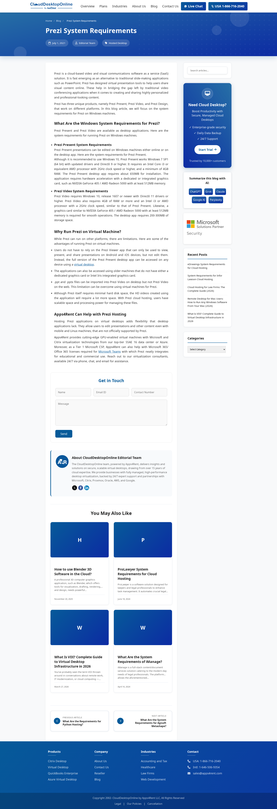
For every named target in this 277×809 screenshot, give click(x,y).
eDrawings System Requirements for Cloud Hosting (206, 266)
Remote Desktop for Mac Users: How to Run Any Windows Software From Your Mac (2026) (207, 302)
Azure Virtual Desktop (62, 779)
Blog (154, 6)
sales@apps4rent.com (207, 773)
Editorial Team (87, 43)
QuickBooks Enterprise (63, 773)
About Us (139, 6)
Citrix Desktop (57, 761)
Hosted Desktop (118, 43)
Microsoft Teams (109, 351)
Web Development (153, 779)
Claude (220, 191)
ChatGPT (195, 191)
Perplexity (216, 200)
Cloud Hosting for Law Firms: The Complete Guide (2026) (206, 288)
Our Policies (134, 803)
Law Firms (147, 773)
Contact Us (170, 6)
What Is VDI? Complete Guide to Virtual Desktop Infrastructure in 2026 (78, 662)
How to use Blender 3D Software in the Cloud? (73, 571)
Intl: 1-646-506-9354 (206, 767)
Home (49, 20)
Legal (118, 803)
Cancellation (154, 803)
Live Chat (195, 6)
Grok (209, 191)
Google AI (199, 200)
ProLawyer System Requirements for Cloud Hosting (137, 574)
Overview (88, 6)
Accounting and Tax (154, 761)
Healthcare (148, 767)
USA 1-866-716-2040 (229, 6)
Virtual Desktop (58, 767)
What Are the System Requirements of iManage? (140, 659)
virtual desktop (84, 264)
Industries (119, 6)
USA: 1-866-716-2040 (206, 761)
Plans (103, 6)
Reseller (99, 773)
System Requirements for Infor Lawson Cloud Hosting (205, 277)
